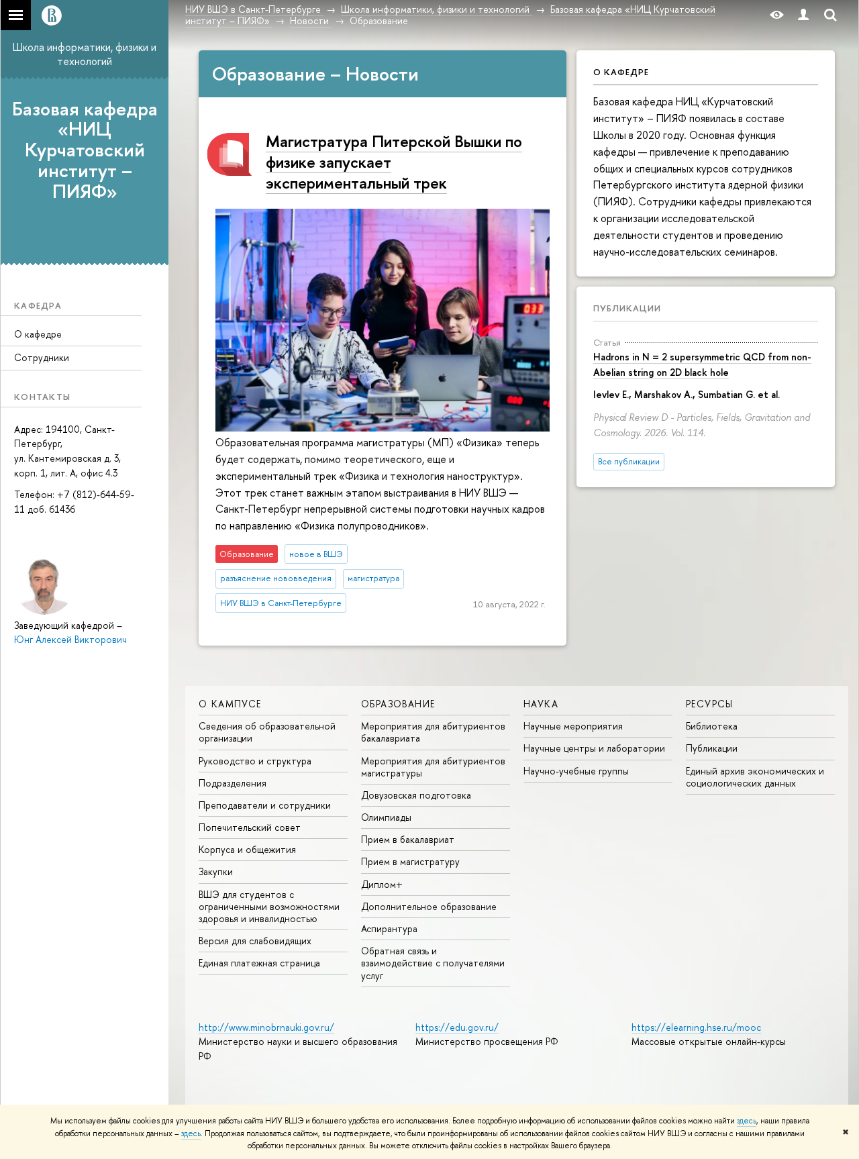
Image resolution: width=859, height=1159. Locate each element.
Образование (398, 703)
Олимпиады (386, 817)
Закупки (216, 871)
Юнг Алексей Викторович (70, 639)
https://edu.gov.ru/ (457, 1027)
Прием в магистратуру (410, 861)
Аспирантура (389, 928)
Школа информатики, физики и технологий (84, 54)
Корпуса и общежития (247, 849)
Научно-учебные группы (576, 770)
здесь (746, 1120)
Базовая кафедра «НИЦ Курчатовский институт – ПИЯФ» (85, 150)
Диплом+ (382, 884)
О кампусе (230, 703)
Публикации (627, 308)
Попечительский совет (250, 827)
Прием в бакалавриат (407, 839)
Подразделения (232, 782)
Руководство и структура (255, 760)
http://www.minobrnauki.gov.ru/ (266, 1027)
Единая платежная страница (259, 962)
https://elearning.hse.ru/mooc (696, 1027)
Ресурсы (710, 703)
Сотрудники (41, 357)
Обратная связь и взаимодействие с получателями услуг (433, 962)
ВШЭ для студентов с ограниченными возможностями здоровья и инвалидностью (269, 906)
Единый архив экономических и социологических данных (755, 776)
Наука (540, 703)
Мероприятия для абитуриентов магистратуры (433, 766)
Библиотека (712, 725)
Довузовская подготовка (416, 795)
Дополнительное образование (429, 906)
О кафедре (38, 333)
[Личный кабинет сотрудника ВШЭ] (803, 15)
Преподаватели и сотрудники (265, 805)
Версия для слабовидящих (255, 940)
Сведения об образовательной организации (267, 731)
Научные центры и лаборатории (594, 748)
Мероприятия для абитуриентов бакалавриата (433, 731)
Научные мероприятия (573, 725)
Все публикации (629, 461)
